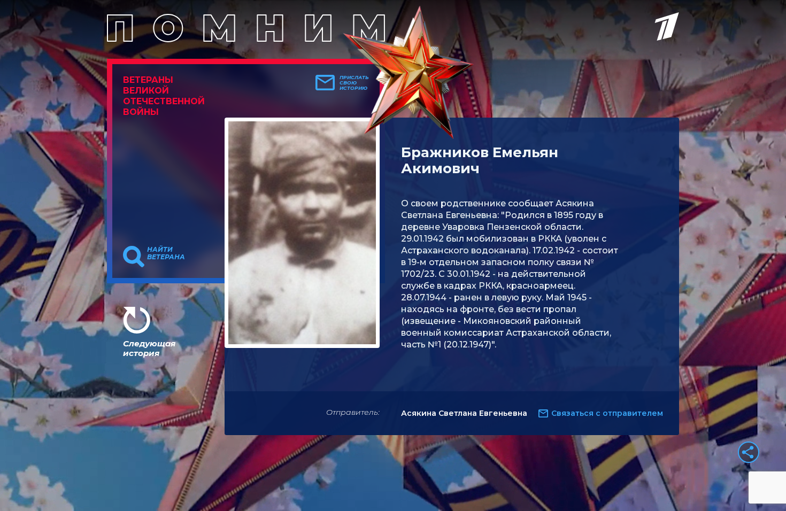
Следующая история (149, 348)
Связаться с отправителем (607, 413)
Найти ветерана (166, 253)
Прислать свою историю (354, 83)
